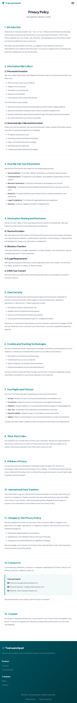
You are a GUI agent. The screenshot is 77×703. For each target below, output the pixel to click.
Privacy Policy (31, 699)
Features (5, 666)
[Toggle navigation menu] (73, 3)
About (4, 681)
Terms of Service (45, 699)
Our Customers (7, 670)
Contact (5, 685)
